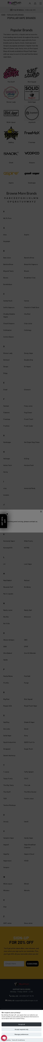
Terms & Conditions (18, 1040)
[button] (4, 1038)
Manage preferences (21, 1034)
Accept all (21, 1024)
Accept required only (21, 1029)
